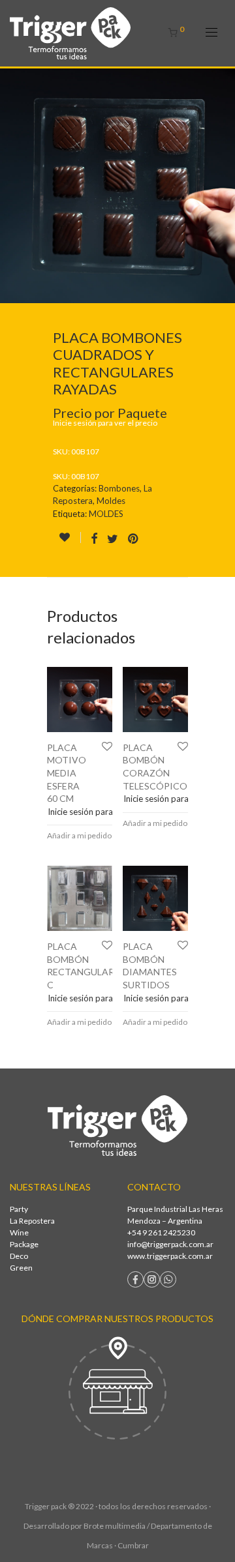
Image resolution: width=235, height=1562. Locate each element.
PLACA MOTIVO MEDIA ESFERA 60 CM (66, 773)
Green (21, 1268)
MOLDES (106, 513)
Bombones (119, 488)
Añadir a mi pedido (79, 835)
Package (24, 1244)
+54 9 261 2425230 (161, 1232)
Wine (19, 1232)
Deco (19, 1256)
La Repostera (32, 1221)
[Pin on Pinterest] (134, 539)
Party (19, 1209)
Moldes (111, 500)
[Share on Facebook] (94, 539)
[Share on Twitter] (112, 539)
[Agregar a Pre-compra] (69, 537)
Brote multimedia (115, 1526)
